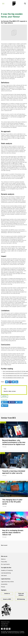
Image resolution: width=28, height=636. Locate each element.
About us (3, 559)
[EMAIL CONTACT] (6, 382)
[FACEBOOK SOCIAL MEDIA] (9, 382)
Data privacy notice (5, 622)
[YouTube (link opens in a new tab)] (7, 629)
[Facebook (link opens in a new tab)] (2, 629)
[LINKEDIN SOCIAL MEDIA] (16, 382)
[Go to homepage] (14, 3)
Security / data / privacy (10, 391)
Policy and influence (21, 594)
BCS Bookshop (21, 599)
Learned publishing (6, 573)
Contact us (7, 593)
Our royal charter (5, 564)
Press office (4, 561)
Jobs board (4, 575)
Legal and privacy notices (7, 581)
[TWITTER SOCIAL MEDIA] (13, 382)
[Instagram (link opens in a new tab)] (9, 629)
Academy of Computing (7, 570)
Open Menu (3, 3)
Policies (3, 586)
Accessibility (4, 584)
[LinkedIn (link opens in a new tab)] (4, 629)
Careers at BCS (7, 599)
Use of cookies (4, 625)
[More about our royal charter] (6, 609)
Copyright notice (4, 623)
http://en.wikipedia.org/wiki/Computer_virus (13, 377)
